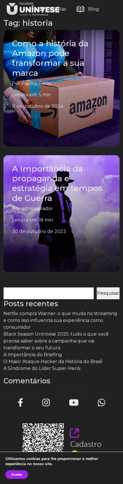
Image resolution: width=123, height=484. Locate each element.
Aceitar (16, 474)
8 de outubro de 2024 (37, 106)
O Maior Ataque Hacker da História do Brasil (52, 361)
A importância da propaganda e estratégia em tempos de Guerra (57, 183)
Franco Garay (36, 83)
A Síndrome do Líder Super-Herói (41, 368)
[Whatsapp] (101, 402)
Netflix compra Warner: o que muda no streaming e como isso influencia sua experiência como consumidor (60, 320)
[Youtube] (74, 402)
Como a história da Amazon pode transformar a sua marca (50, 57)
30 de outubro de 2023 (39, 231)
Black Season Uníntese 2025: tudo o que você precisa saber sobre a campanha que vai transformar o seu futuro (56, 340)
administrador (37, 208)
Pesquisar (14, 283)
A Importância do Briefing (32, 354)
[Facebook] (20, 402)
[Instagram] (46, 402)
